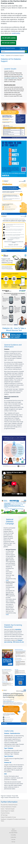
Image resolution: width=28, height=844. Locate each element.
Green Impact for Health (7, 810)
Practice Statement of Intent (8, 806)
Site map (13, 841)
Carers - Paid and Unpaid (7, 808)
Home (2, 55)
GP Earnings (4, 815)
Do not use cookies (8, 42)
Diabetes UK (7, 762)
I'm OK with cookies (9, 38)
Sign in (13, 829)
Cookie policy (13, 837)
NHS (5, 773)
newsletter (18, 629)
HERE (7, 580)
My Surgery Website (13, 832)
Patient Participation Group (8, 817)
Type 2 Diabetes (8, 756)
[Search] (26, 51)
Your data (13, 839)
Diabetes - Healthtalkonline (12, 733)
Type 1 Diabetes (8, 748)
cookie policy (16, 33)
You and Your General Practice (9, 804)
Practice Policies (5, 813)
